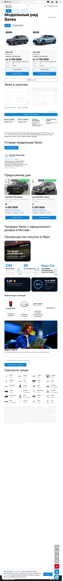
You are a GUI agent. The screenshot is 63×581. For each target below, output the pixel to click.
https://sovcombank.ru (52, 418)
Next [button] (58, 200)
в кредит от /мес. (13, 56)
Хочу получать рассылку (15, 364)
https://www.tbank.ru (18, 417)
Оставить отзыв (11, 147)
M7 (19, 159)
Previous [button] (3, 199)
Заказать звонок (17, 73)
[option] (17, 161)
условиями (8, 575)
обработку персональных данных (21, 360)
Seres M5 (36, 52)
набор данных (17, 571)
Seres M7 (9, 52)
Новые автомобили (9, 159)
